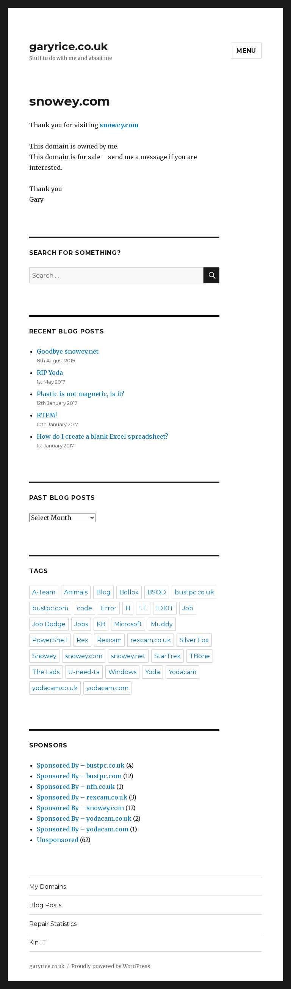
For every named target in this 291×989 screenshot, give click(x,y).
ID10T (165, 608)
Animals (76, 592)
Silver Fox (194, 640)
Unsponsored (57, 840)
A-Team (43, 592)
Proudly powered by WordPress (110, 966)
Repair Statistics (53, 923)
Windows (122, 672)
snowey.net (128, 656)
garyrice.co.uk (68, 46)
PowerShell (50, 640)
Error (109, 608)
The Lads (45, 672)
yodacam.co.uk (55, 688)
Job (187, 608)
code (84, 608)
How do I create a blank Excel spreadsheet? (102, 436)
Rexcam (109, 640)
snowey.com (83, 656)
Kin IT (37, 942)
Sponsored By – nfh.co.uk (76, 786)
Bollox (129, 592)
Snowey (44, 656)
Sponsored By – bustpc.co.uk (81, 765)
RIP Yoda (50, 372)
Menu (246, 50)
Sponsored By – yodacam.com (82, 829)
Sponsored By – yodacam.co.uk (84, 818)
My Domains (47, 886)
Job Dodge (49, 624)
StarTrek (167, 656)
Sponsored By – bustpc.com (79, 776)
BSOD (156, 592)
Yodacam (182, 672)
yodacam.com (107, 688)
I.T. (143, 608)
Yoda (152, 672)
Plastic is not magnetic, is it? (80, 394)
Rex (82, 640)
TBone (199, 656)
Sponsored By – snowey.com (80, 808)
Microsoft (128, 624)
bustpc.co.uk (194, 592)
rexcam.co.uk (150, 640)
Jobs (81, 624)
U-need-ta (84, 672)
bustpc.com (50, 608)
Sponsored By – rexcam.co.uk (82, 797)
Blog (103, 592)
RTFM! (47, 415)
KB (101, 624)
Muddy (162, 624)
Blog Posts (45, 905)
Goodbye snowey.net (68, 351)
